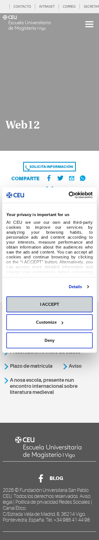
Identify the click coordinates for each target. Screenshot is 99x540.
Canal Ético (14, 508)
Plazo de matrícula (31, 366)
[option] (49, 82)
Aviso (75, 366)
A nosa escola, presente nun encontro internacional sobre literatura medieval (44, 386)
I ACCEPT (49, 304)
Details (75, 286)
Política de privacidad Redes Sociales (52, 502)
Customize (46, 322)
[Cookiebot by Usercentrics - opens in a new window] (70, 195)
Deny (49, 340)
